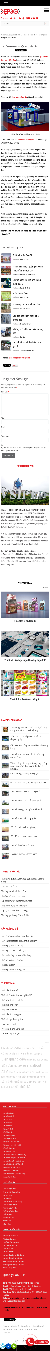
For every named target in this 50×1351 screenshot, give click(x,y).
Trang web (5, 436)
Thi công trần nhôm (9, 1239)
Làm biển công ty (8, 1113)
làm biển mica (38, 1076)
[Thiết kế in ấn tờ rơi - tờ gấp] (25, 683)
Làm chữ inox (7, 1119)
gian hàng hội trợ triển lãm (19, 357)
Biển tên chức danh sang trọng (22, 827)
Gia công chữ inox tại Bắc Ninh (13, 1265)
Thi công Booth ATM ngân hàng (23, 853)
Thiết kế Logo (7, 1214)
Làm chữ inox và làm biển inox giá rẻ (25, 791)
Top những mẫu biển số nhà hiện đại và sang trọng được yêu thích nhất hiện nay (28, 729)
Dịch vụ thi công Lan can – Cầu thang (16, 955)
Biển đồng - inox (26, 1065)
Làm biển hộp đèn (9, 1135)
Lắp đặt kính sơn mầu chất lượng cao (16, 910)
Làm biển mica (7, 1126)
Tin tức (4, 18)
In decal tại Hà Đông (10, 1177)
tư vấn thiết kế (20, 1087)
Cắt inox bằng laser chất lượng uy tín (24, 773)
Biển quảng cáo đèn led (36, 1059)
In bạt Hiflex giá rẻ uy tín (10, 1033)
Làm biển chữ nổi (8, 1116)
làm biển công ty (9, 1076)
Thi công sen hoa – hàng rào (26, 304)
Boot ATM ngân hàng (19, 1072)
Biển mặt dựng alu (33, 1053)
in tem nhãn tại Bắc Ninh (11, 1170)
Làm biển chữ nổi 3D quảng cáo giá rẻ (25, 800)
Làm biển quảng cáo (26, 350)
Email (3, 427)
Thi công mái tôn (8, 964)
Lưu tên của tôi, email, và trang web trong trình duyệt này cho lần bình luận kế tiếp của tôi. (23, 449)
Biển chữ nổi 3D (27, 1048)
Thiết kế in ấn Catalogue (11, 1014)
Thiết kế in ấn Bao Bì (22, 255)
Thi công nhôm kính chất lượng (13, 950)
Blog (16, 11)
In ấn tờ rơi (44, 1072)
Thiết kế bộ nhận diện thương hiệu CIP (25, 660)
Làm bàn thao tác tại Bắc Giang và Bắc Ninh (19, 940)
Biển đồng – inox (8, 1132)
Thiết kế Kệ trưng (8, 1249)
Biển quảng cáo (13, 1059)
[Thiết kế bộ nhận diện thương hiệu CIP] (25, 644)
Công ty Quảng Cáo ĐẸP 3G (10, 35)
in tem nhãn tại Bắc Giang (11, 1167)
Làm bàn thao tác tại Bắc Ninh (13, 1258)
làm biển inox (24, 1076)
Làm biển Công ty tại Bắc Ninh (13, 1164)
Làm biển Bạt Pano (9, 1151)
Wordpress (26, 1307)
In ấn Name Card (20, 293)
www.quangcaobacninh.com (35, 1298)
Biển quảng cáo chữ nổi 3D (12, 1145)
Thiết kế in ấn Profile (9, 1009)
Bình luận (5, 392)
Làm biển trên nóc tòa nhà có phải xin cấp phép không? (27, 756)
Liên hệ (20, 18)
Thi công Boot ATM (9, 1139)
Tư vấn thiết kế (30, 275)
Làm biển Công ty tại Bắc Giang (13, 1161)
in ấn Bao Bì (35, 1072)
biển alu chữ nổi (9, 1048)
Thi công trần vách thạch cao (13, 896)
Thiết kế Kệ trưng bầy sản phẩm (14, 905)
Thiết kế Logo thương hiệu (12, 1019)
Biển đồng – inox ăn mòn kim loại (23, 836)
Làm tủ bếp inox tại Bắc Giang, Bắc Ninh (17, 936)
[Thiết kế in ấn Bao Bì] (25, 605)
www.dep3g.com (16, 1298)
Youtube (44, 1307)
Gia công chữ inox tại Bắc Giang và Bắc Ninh (28, 782)
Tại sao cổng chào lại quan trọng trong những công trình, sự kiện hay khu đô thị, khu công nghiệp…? (28, 766)
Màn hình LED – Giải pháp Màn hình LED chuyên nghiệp (27, 738)
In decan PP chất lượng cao (12, 1028)
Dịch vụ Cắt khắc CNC (10, 886)
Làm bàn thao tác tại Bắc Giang (13, 1255)
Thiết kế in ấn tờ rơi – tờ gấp (12, 1000)
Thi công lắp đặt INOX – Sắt (12, 945)
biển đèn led (9, 1066)
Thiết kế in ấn (24, 259)
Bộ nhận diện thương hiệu (11, 1192)
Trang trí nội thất (29, 35)
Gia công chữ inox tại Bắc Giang (14, 1261)
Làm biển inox (7, 1123)
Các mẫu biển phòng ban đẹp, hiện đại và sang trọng (29, 747)
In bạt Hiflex (7, 1224)
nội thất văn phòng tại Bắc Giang (14, 1174)
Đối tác (12, 18)
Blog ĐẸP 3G (15, 1307)
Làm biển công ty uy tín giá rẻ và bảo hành (27, 809)
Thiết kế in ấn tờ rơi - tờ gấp (25, 699)
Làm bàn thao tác (8, 1252)
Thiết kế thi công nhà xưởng (12, 960)
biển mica (17, 1053)
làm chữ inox (35, 1081)
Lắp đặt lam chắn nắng (10, 1245)
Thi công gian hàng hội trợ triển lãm (15, 915)
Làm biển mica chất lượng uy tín (23, 818)
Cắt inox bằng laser (9, 1268)
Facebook (6, 1307)
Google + (6, 1310)
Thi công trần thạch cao (11, 1242)
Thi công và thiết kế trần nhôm (13, 891)
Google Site (35, 1307)
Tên (2, 418)
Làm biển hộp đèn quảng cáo (22, 845)
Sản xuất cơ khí (25, 309)
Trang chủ (6, 1326)
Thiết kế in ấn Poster (9, 1004)
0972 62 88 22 (32, 18)
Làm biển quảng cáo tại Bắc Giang (14, 1155)
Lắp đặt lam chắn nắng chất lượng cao (16, 900)
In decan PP (7, 1221)
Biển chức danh (8, 1129)
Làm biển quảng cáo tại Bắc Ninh (14, 1158)
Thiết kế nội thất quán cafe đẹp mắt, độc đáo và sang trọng (22, 880)
